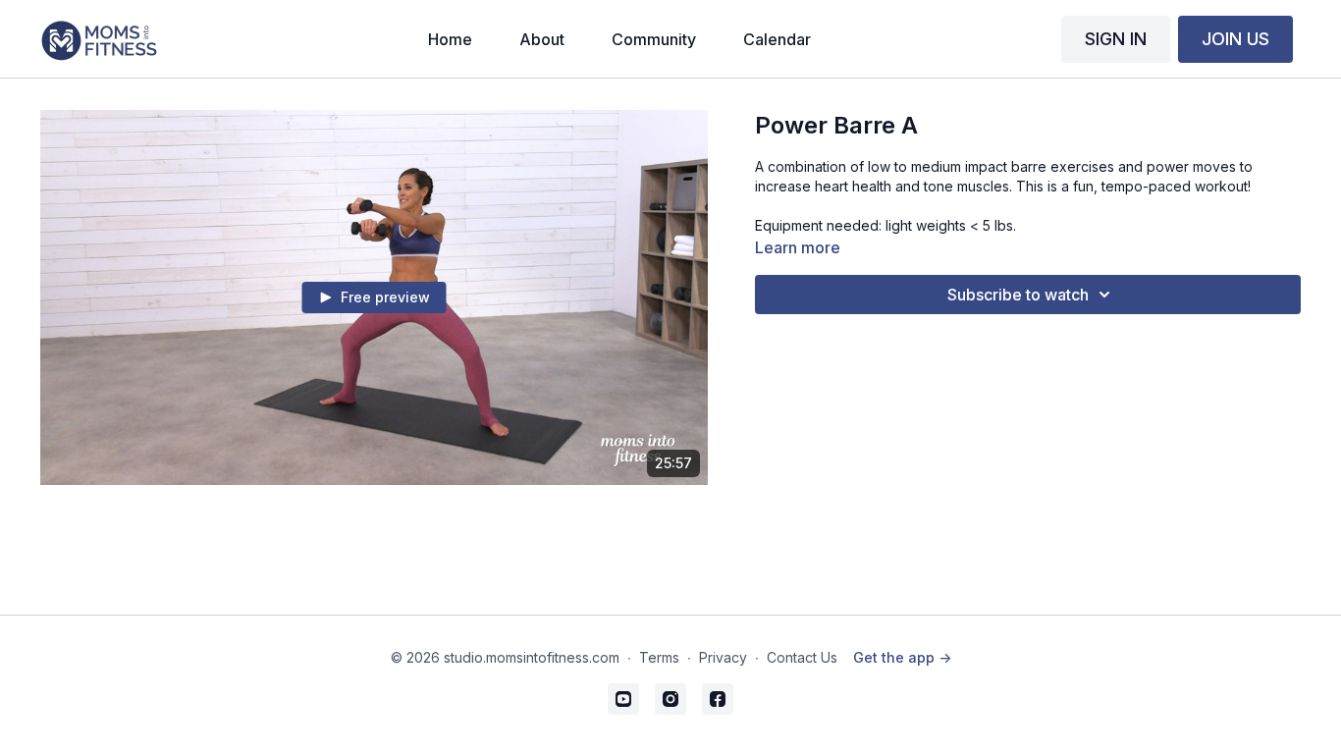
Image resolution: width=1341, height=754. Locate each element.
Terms (659, 657)
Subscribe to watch (1018, 294)
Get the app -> (902, 657)
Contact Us (802, 657)
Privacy (723, 657)
